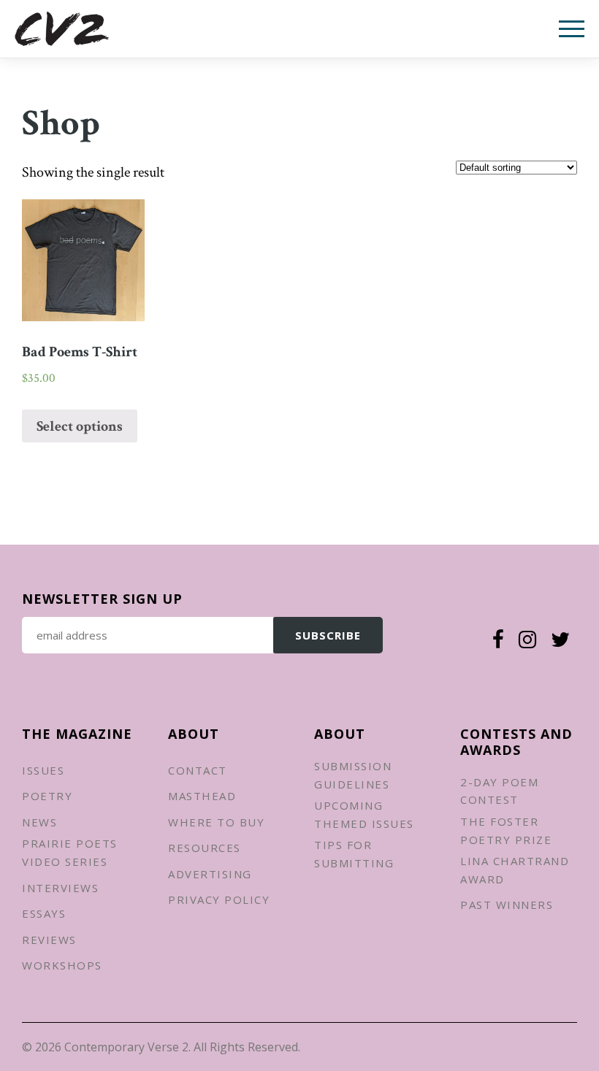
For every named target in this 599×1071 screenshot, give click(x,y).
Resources (204, 847)
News (39, 822)
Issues (43, 770)
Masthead (202, 795)
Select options (80, 426)
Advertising (210, 874)
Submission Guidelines (353, 775)
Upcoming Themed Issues (364, 814)
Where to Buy (216, 822)
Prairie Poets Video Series (70, 852)
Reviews (49, 939)
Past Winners (506, 904)
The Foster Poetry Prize (506, 830)
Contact (197, 770)
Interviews (60, 887)
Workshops (62, 965)
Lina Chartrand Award (514, 869)
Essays (44, 913)
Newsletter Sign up (102, 598)
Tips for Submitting (354, 853)
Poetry (47, 795)
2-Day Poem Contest (499, 791)
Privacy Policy (219, 899)
